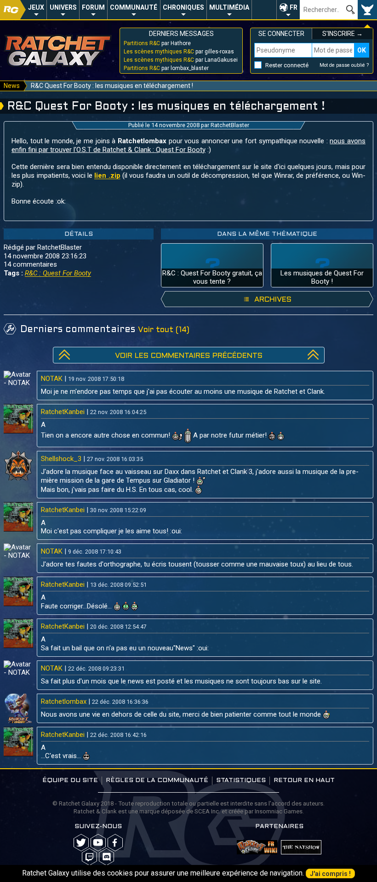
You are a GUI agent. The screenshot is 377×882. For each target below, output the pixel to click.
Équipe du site (70, 780)
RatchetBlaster (230, 125)
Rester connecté (286, 65)
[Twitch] (89, 857)
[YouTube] (98, 842)
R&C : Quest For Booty (58, 273)
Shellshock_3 (61, 459)
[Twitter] (81, 842)
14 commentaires (30, 264)
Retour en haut (304, 780)
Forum (93, 7)
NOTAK (52, 378)
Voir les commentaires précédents (189, 355)
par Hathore (157, 43)
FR (293, 7)
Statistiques (241, 780)
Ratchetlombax (63, 701)
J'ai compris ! (330, 873)
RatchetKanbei (63, 412)
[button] (288, 9)
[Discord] (106, 857)
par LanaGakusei (181, 60)
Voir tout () (163, 330)
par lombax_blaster (166, 68)
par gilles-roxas (179, 51)
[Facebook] (115, 842)
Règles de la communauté (157, 780)
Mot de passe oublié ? (344, 65)
